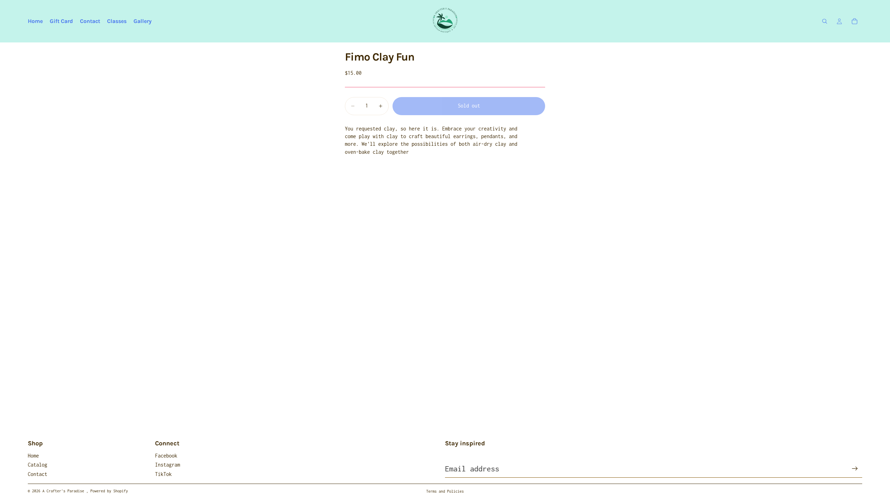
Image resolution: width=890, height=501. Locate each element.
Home (33, 456)
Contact (37, 474)
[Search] (824, 21)
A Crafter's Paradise (64, 491)
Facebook (166, 456)
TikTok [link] (163, 474)
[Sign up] (855, 468)
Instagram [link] (167, 465)
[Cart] (854, 21)
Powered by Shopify (109, 491)
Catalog (37, 465)
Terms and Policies (445, 491)
